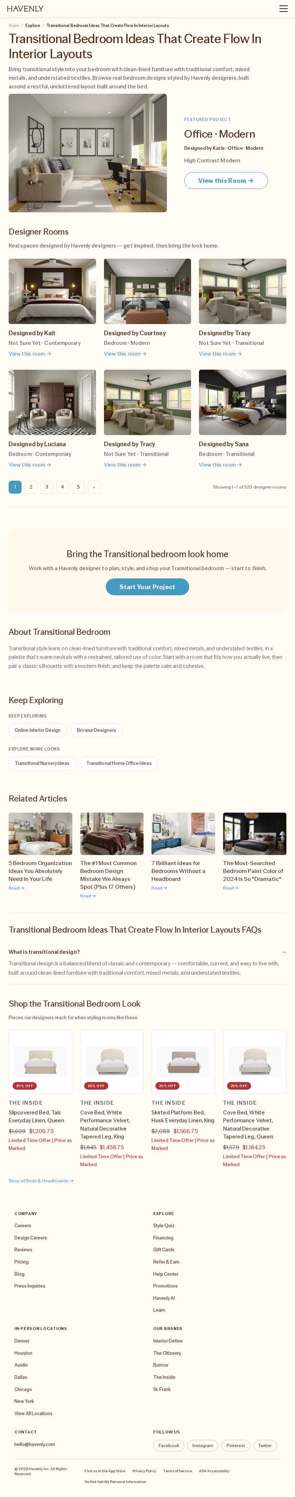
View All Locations (33, 1413)
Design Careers (30, 1237)
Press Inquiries (29, 1286)
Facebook (169, 1445)
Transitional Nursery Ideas (42, 763)
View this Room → (226, 180)
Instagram (202, 1445)
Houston (23, 1353)
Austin (21, 1365)
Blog (19, 1274)
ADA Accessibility (214, 1471)
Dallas (20, 1377)
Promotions (165, 1286)
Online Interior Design (37, 730)
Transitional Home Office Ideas (119, 763)
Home (14, 25)
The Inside (164, 1377)
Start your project (147, 587)
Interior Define (168, 1341)
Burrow (160, 1365)
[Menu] (280, 8)
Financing (163, 1237)
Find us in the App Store (105, 1471)
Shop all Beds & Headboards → (41, 1180)
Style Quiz (163, 1225)
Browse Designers (96, 730)
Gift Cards (163, 1249)
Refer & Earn (166, 1262)
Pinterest (236, 1445)
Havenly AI (164, 1298)
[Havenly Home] (25, 8)
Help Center (165, 1274)
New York (24, 1401)
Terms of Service (177, 1471)
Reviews (23, 1249)
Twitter (265, 1445)
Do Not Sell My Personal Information (115, 1481)
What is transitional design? (44, 952)
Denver (22, 1341)
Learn (159, 1310)
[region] (147, 1099)
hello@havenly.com (34, 1444)
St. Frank (162, 1389)
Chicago (23, 1389)
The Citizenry (167, 1353)
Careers (22, 1225)
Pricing (21, 1262)
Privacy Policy (144, 1471)
